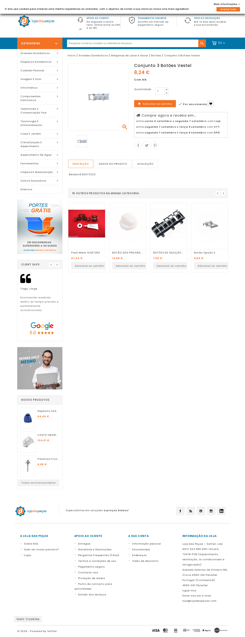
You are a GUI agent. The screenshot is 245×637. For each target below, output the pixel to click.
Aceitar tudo (228, 9)
